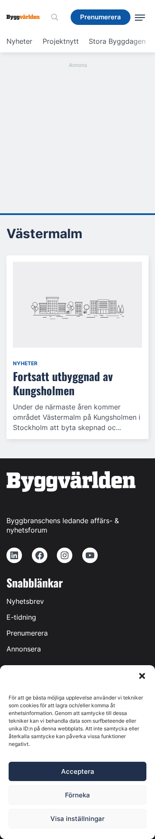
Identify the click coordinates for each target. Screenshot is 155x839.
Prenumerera (27, 633)
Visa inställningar (77, 819)
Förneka (77, 795)
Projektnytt (61, 41)
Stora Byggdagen (117, 41)
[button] (142, 676)
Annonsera (23, 649)
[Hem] (26, 17)
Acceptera (77, 771)
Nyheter (19, 41)
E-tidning (21, 617)
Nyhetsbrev (25, 601)
